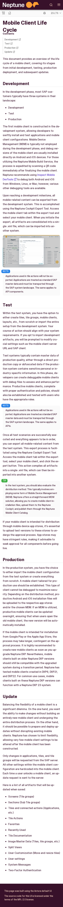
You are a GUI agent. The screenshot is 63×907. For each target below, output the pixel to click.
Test (7, 43)
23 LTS (54, 13)
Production (10, 47)
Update (8, 51)
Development (11, 39)
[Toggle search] (51, 5)
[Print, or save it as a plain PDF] (44, 13)
